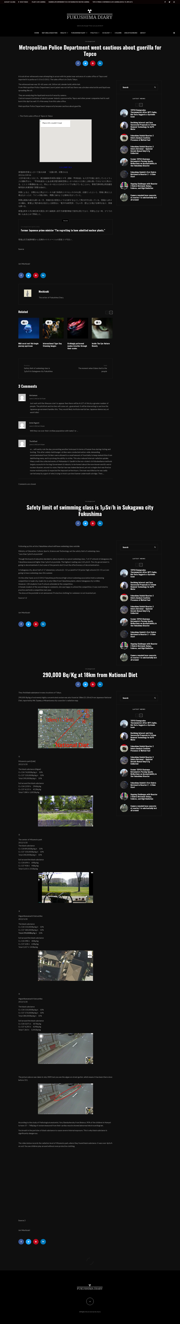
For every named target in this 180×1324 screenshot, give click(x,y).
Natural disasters (49, 33)
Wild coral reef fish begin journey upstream (28, 344)
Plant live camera (38, 2)
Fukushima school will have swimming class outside (59, 546)
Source (21, 249)
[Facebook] (165, 2)
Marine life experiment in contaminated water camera (69, 2)
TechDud (33, 441)
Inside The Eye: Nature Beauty (101, 344)
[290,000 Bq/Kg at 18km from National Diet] (65, 728)
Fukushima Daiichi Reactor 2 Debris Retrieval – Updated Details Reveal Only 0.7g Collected (142, 149)
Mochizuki (44, 291)
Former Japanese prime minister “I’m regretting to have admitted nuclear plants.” (63, 230)
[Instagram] (174, 2)
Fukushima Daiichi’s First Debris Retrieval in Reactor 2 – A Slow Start (143, 174)
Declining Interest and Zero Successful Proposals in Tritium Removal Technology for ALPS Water (143, 125)
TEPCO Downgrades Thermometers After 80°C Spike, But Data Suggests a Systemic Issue (144, 113)
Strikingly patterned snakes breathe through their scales (77, 346)
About (143, 33)
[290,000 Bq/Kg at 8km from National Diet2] (65, 887)
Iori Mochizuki (24, 264)
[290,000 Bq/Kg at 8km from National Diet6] (65, 1098)
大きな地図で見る (65, 167)
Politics (93, 33)
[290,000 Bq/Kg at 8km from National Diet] (65, 811)
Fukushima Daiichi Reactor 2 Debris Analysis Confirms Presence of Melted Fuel (142, 137)
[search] (155, 87)
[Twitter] (169, 2)
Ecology (106, 33)
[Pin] (93, 63)
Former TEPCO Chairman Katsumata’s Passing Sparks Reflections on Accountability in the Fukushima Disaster (144, 162)
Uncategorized (130, 33)
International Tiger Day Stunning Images (52, 344)
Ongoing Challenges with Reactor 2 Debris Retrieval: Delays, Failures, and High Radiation (144, 186)
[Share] (78, 63)
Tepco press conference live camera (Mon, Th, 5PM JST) (112, 2)
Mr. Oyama (37, 700)
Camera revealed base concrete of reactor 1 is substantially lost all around (144, 197)
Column (118, 33)
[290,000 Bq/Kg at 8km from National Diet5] (65, 1048)
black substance (32, 692)
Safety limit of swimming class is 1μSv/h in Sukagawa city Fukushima (38, 368)
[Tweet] (85, 63)
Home (36, 33)
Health (63, 33)
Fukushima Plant (78, 33)
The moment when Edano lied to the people (92, 368)
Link (33, 761)
